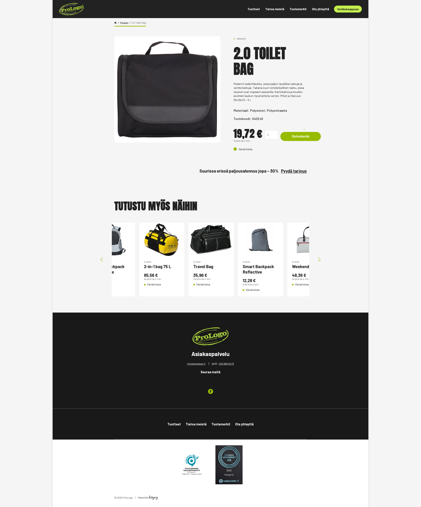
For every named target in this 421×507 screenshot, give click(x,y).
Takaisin (241, 39)
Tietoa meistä (274, 9)
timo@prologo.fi (196, 363)
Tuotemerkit (298, 9)
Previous (101, 259)
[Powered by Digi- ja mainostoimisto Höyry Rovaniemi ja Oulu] (148, 496)
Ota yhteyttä (320, 9)
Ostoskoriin (300, 136)
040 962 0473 (226, 363)
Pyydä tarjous (294, 170)
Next (319, 259)
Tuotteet (254, 9)
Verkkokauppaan (348, 9)
